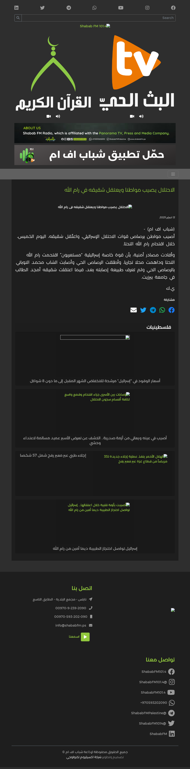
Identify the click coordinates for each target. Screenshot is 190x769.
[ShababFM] (16, 8)
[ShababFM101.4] (173, 8)
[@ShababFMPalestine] (68, 8)
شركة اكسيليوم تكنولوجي (83, 757)
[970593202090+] (94, 8)
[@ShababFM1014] (42, 8)
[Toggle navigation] (173, 174)
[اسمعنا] (141, 116)
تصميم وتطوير (95, 757)
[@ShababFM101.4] (147, 8)
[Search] (18, 18)
